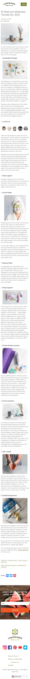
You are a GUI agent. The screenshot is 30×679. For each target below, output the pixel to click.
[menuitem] (15, 656)
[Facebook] (7, 575)
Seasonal (4, 562)
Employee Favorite (11, 565)
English (18, 677)
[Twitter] (11, 575)
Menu (23, 4)
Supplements (22, 565)
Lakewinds (6, 21)
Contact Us (15, 662)
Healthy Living (12, 560)
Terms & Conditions (15, 659)
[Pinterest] (14, 575)
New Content (22, 560)
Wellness (4, 567)
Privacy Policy (13, 656)
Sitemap (10, 665)
